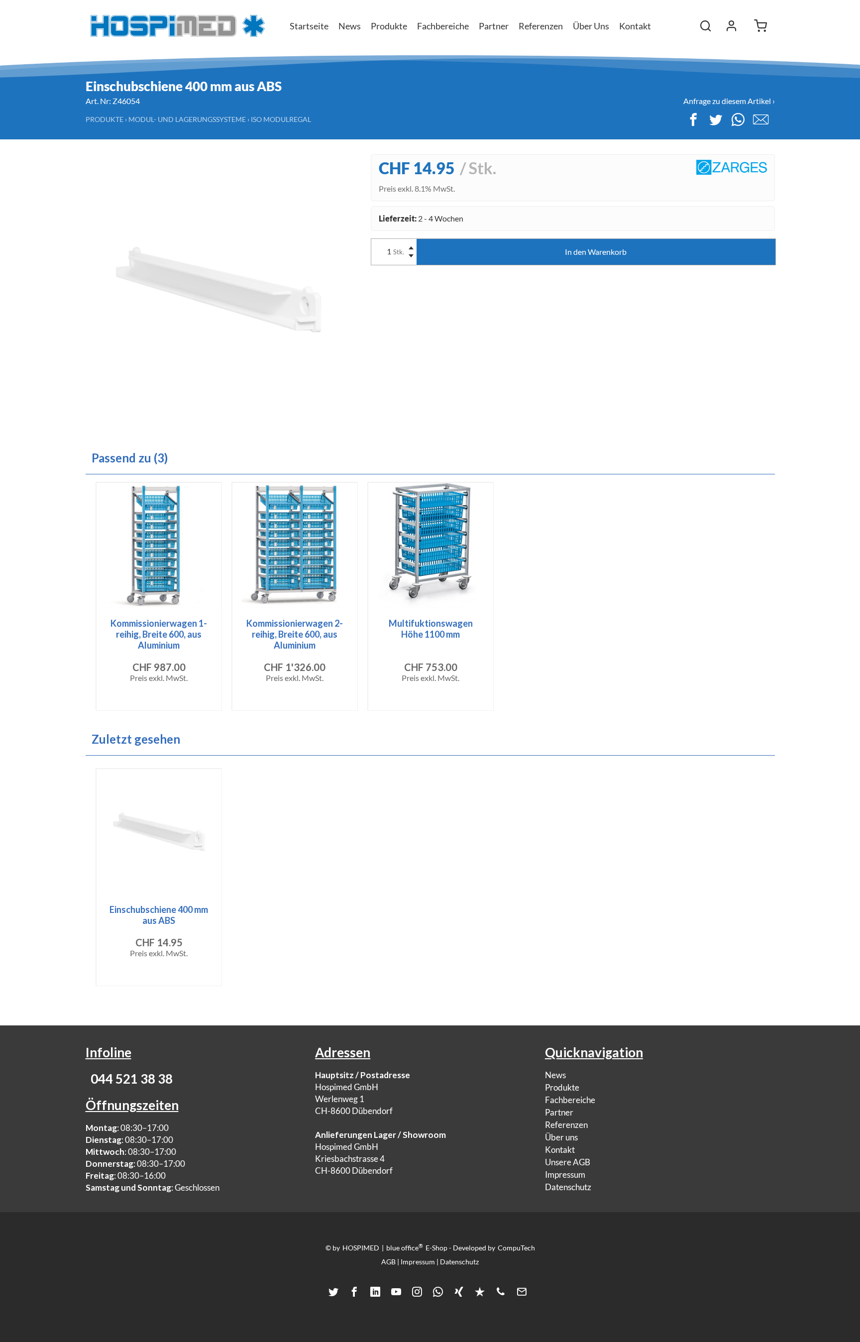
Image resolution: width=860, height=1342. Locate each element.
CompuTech (516, 1247)
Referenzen (566, 1124)
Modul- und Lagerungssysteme (187, 119)
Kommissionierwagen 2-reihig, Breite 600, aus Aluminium (294, 634)
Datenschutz (568, 1187)
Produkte (104, 119)
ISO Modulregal (281, 119)
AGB (388, 1261)
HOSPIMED (360, 1247)
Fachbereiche (570, 1100)
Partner (559, 1112)
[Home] (178, 26)
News (555, 1075)
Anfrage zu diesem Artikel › (729, 101)
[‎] (731, 26)
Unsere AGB (567, 1162)
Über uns (561, 1137)
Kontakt (635, 25)
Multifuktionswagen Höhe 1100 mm (431, 629)
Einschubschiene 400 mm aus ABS (158, 915)
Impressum (565, 1174)
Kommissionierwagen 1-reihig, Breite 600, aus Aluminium (158, 634)
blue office (404, 1247)
